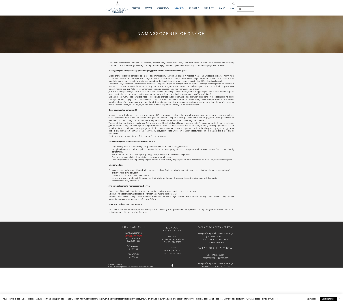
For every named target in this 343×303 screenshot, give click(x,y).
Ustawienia (311, 298)
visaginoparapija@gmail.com (216, 257)
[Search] (233, 4)
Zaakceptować (328, 298)
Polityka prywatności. (269, 298)
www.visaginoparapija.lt (123, 267)
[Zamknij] (339, 299)
